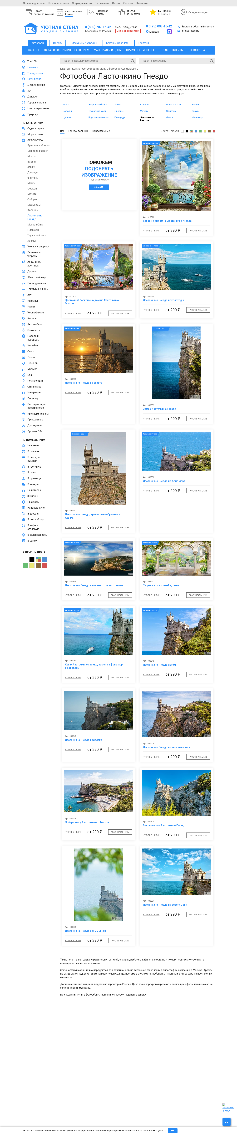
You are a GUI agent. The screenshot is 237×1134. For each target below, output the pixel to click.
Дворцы (118, 111)
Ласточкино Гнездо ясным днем (85, 930)
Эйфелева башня (98, 104)
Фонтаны (171, 111)
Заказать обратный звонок (198, 26)
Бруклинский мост (99, 117)
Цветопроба (196, 50)
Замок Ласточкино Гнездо (159, 408)
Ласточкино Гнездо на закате (83, 382)
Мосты (66, 104)
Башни (195, 104)
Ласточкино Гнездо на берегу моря (165, 904)
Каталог (34, 50)
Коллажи (143, 43)
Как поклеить (173, 50)
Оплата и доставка (34, 3)
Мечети (144, 111)
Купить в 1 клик (151, 231)
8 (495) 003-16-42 (159, 26)
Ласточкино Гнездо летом (159, 664)
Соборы (67, 111)
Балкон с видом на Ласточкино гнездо (167, 220)
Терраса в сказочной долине (161, 585)
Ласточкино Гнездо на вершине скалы (167, 747)
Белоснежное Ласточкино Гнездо (164, 825)
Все (62, 131)
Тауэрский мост (97, 111)
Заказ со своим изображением (66, 50)
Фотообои (38, 43)
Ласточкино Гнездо (147, 119)
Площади (119, 117)
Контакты (142, 3)
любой (175, 131)
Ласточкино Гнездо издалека (83, 739)
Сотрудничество (82, 3)
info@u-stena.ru (190, 30)
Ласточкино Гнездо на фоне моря (164, 481)
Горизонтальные (78, 131)
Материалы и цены (107, 50)
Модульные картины (84, 43)
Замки (117, 104)
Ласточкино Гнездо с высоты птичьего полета (94, 585)
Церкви (67, 117)
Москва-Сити (173, 104)
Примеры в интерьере (142, 50)
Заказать (99, 187)
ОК (172, 1130)
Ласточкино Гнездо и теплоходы (163, 300)
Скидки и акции (197, 12)
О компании (102, 3)
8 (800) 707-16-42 (98, 27)
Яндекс (164, 12)
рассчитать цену (198, 231)
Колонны (145, 104)
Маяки (169, 117)
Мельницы (197, 117)
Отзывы (128, 3)
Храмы (195, 111)
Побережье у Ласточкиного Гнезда (87, 822)
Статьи (116, 3)
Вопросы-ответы (58, 3)
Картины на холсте (117, 43)
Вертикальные (101, 131)
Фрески (57, 43)
